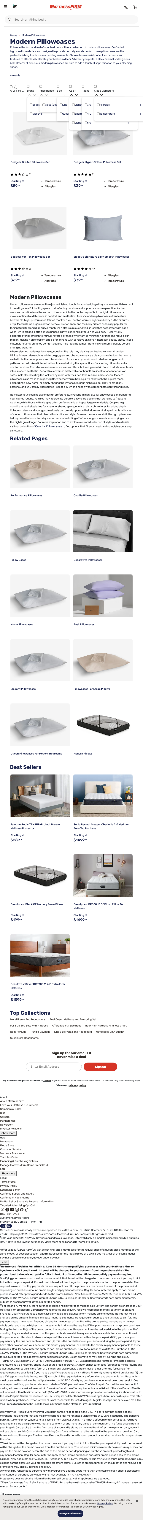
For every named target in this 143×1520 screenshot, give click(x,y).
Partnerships (7, 1120)
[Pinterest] (21, 1209)
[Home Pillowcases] (40, 596)
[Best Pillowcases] (103, 596)
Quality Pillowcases (48, 426)
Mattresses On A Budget (110, 1031)
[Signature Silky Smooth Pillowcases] (103, 228)
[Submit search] (10, 19)
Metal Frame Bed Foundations (27, 1019)
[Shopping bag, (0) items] (134, 7)
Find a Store (7, 1145)
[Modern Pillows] (103, 725)
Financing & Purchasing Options (19, 1161)
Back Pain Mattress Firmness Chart (106, 1025)
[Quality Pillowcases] (103, 467)
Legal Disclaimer (10, 1189)
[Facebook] (7, 1209)
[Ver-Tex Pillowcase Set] (40, 228)
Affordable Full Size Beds (66, 1025)
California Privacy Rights (14, 1197)
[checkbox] (31, 104)
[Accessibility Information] (6, 1225)
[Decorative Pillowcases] (103, 531)
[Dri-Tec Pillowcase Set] (40, 133)
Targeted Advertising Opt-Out (17, 1205)
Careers (4, 1116)
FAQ (2, 1169)
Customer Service (10, 1149)
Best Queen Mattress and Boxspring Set (73, 1019)
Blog (2, 1113)
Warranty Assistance (12, 1153)
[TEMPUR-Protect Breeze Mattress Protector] (40, 796)
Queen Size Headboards (24, 1038)
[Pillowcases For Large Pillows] (103, 660)
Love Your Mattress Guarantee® (19, 1105)
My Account (7, 1141)
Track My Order (9, 1157)
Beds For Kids (18, 1031)
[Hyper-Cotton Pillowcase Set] (103, 133)
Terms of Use (8, 1182)
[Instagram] (17, 1209)
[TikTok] (26, 1209)
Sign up (100, 1067)
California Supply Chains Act (17, 1193)
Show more (8, 1133)
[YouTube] (12, 1209)
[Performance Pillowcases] (40, 467)
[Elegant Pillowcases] (40, 660)
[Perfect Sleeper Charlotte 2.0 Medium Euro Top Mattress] (103, 796)
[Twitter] (2, 1209)
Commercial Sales (10, 1109)
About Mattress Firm (12, 1101)
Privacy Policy (8, 1185)
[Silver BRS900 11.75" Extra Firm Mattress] (40, 955)
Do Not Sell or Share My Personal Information (26, 1201)
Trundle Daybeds (40, 1031)
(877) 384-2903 (9, 1213)
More (4, 1262)
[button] (11, 86)
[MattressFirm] (69, 7)
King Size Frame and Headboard (73, 1031)
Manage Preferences (70, 1513)
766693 (47, 1080)
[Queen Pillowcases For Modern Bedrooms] (40, 725)
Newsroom (6, 1124)
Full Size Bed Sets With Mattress (29, 1025)
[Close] (137, 1501)
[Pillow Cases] (40, 531)
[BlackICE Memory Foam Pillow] (40, 875)
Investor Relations (11, 1128)
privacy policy (77, 1085)
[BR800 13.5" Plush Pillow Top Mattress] (103, 875)
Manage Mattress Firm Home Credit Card (24, 1165)
